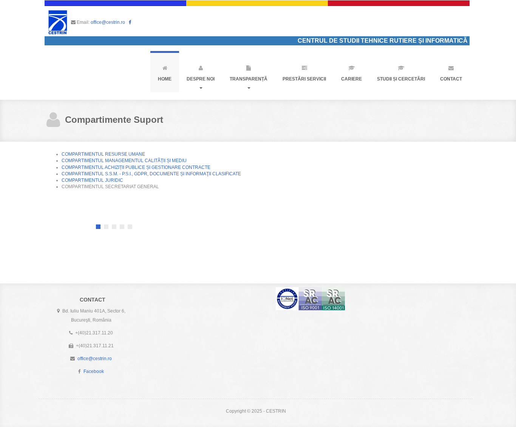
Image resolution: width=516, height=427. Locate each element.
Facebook (93, 371)
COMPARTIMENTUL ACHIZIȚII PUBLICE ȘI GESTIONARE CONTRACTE (136, 167)
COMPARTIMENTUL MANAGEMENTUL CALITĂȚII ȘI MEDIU (124, 160)
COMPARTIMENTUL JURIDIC (92, 180)
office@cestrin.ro (108, 22)
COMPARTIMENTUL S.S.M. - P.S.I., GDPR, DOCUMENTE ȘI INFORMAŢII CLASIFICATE (151, 173)
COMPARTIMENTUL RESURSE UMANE (103, 154)
